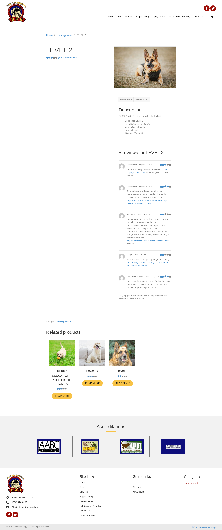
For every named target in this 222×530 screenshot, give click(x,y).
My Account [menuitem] (138, 492)
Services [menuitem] (84, 492)
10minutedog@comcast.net (25, 507)
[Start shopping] (212, 17)
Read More (62, 396)
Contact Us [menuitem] (85, 511)
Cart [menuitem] (135, 482)
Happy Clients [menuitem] (86, 501)
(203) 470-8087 (19, 502)
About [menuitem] (82, 487)
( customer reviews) (68, 57)
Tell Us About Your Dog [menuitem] (90, 506)
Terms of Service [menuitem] (88, 515)
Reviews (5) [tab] (142, 99)
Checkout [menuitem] (137, 487)
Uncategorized (64, 35)
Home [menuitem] (82, 482)
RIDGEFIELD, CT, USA (23, 497)
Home (49, 35)
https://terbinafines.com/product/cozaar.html (148, 240)
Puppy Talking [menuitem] (86, 496)
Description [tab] (126, 99)
